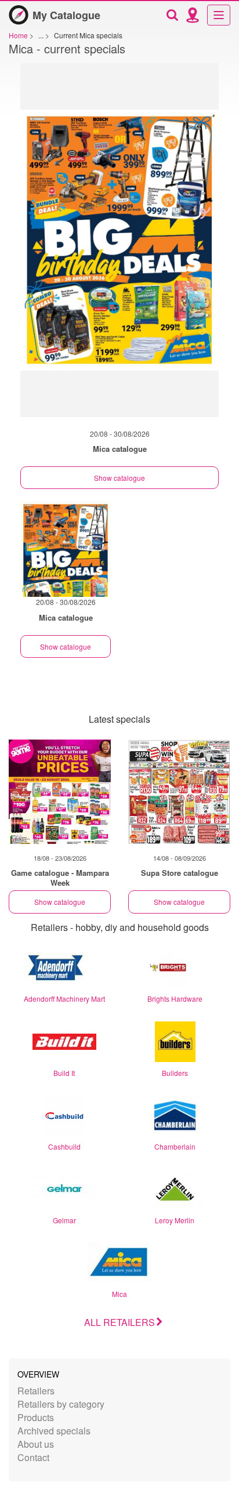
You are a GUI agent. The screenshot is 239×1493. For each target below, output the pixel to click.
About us (35, 1444)
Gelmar (64, 1220)
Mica (119, 1294)
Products (35, 1417)
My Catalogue (66, 15)
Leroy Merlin (174, 1220)
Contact (33, 1457)
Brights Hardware (174, 998)
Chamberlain (174, 1146)
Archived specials (53, 1430)
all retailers (119, 1322)
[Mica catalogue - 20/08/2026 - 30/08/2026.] (119, 246)
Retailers (36, 1390)
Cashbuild (64, 1146)
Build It (64, 1073)
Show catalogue (119, 478)
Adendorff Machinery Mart (64, 998)
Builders (175, 1073)
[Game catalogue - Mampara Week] (60, 792)
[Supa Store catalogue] (179, 792)
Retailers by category (60, 1404)
